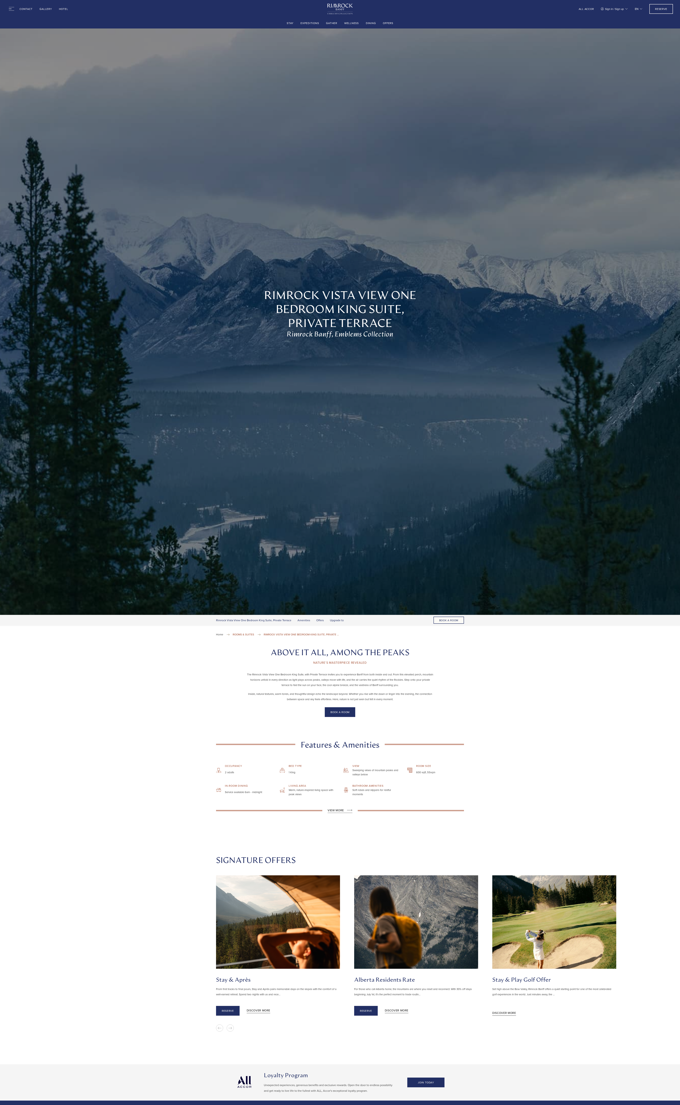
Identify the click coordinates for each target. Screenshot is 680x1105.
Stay (290, 23)
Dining (371, 23)
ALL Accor (586, 9)
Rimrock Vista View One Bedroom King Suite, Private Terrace (253, 620)
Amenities (304, 620)
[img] (340, 9)
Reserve (661, 9)
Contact (25, 9)
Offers (388, 23)
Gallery (45, 9)
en (636, 9)
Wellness (351, 23)
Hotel (63, 9)
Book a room (448, 620)
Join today (426, 1082)
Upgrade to (337, 620)
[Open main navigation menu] (10, 8)
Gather (331, 23)
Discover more (258, 1010)
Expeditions (310, 23)
